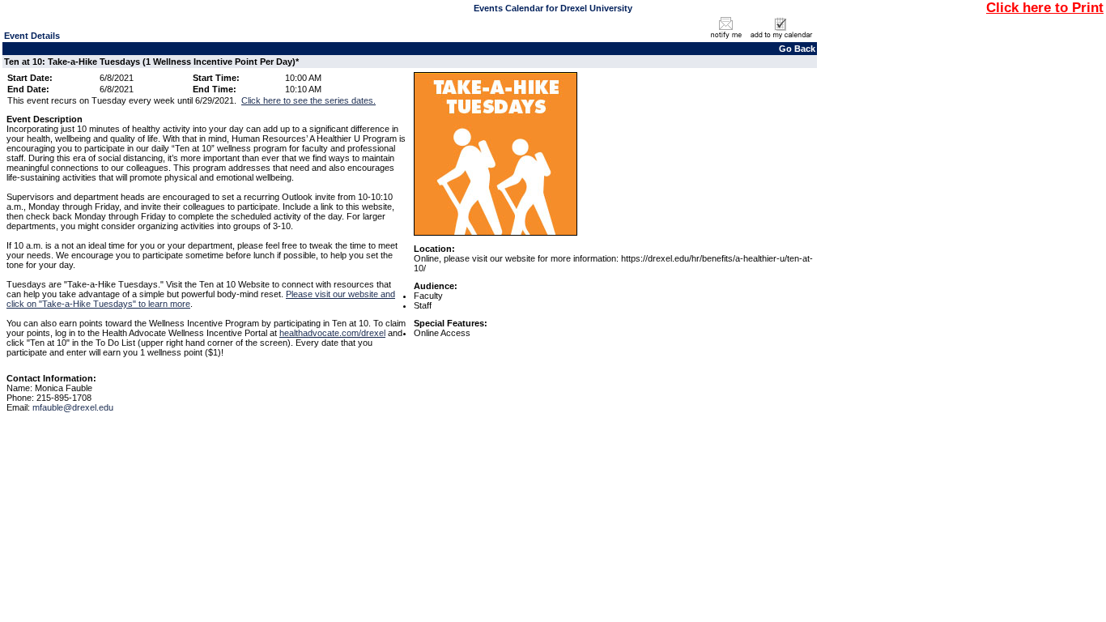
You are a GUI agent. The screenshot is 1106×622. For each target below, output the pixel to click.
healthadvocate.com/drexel (332, 333)
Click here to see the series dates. (308, 100)
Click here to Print (1045, 7)
